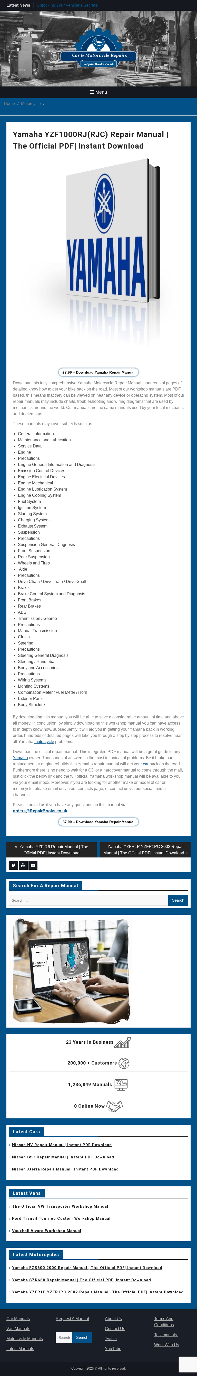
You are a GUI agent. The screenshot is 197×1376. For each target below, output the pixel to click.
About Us (113, 1318)
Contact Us (115, 1328)
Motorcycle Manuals (24, 1338)
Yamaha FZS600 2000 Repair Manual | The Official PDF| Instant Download (87, 1267)
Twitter (111, 1338)
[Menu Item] (13, 865)
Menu (101, 92)
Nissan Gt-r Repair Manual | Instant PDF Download (63, 1157)
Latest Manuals (20, 1348)
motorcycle (44, 741)
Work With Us (166, 1345)
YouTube (113, 1348)
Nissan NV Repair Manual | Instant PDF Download (62, 1145)
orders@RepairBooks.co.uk (40, 811)
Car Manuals (18, 1318)
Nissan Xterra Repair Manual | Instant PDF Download (65, 1169)
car (146, 764)
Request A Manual (72, 1318)
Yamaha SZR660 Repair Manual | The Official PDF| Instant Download (81, 1280)
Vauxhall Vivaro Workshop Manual (46, 1230)
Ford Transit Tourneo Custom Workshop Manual (61, 1218)
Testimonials (166, 1335)
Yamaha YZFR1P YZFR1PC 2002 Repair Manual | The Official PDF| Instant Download (98, 1292)
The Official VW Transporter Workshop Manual (60, 1206)
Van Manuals (18, 1328)
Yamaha (20, 758)
